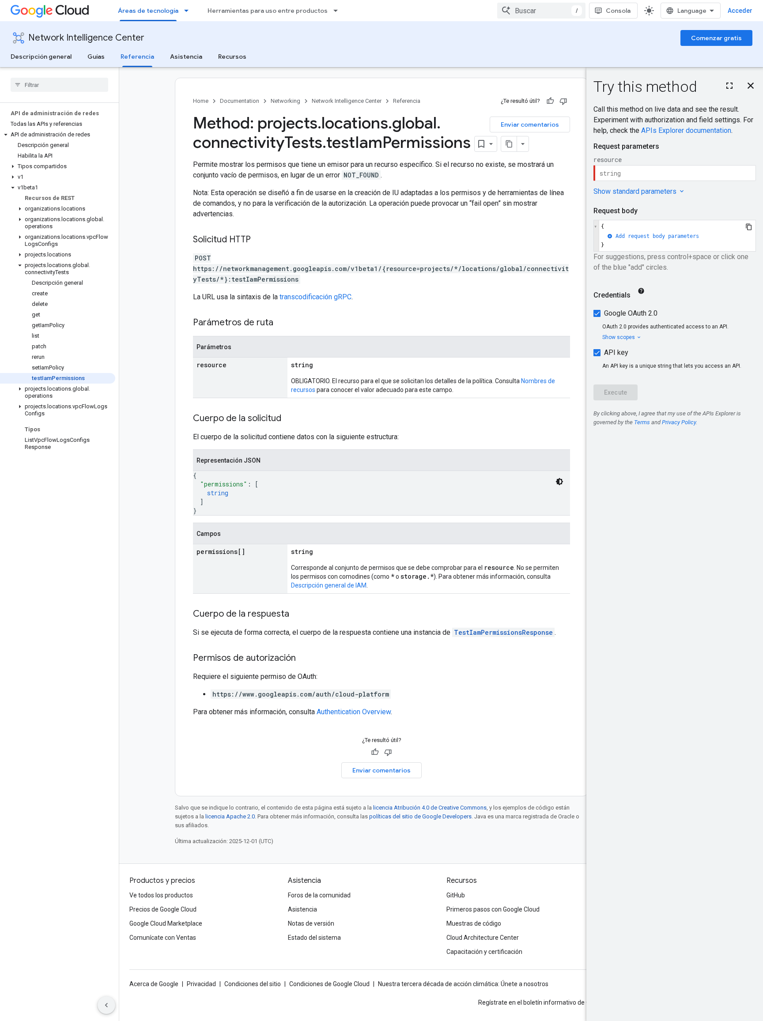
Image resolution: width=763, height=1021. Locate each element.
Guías (96, 56)
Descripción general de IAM (328, 585)
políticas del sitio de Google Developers (420, 816)
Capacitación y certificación (484, 951)
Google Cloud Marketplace (165, 923)
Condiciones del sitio (252, 983)
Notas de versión (311, 923)
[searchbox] (59, 85)
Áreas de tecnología (148, 11)
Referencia (137, 56)
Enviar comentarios (530, 124)
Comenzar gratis (716, 38)
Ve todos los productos (161, 895)
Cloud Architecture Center (482, 937)
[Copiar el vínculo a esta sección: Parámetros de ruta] (282, 323)
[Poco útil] (563, 101)
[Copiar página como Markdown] (509, 143)
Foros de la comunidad (319, 895)
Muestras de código (473, 923)
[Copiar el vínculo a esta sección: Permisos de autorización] (305, 658)
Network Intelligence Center (86, 37)
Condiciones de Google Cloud (329, 983)
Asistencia (186, 56)
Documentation (239, 101)
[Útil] (550, 101)
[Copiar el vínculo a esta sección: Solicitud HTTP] (259, 240)
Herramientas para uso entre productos (268, 11)
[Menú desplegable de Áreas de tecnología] (189, 10)
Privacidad (201, 983)
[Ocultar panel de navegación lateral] (106, 1005)
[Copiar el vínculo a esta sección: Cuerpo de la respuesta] (298, 614)
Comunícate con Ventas (162, 937)
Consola (618, 11)
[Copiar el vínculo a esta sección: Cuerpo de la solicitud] (290, 419)
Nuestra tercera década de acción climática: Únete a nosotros (463, 983)
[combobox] (541, 11)
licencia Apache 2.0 (230, 816)
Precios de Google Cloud (162, 909)
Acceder (740, 10)
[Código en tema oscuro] (559, 482)
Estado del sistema (314, 937)
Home (200, 101)
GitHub (455, 895)
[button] (57, 134)
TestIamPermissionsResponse (503, 632)
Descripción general (41, 56)
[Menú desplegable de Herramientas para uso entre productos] (338, 10)
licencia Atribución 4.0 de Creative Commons (430, 807)
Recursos (232, 56)
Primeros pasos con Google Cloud (493, 909)
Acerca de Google (153, 983)
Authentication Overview (354, 712)
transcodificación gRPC (315, 297)
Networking (285, 101)
